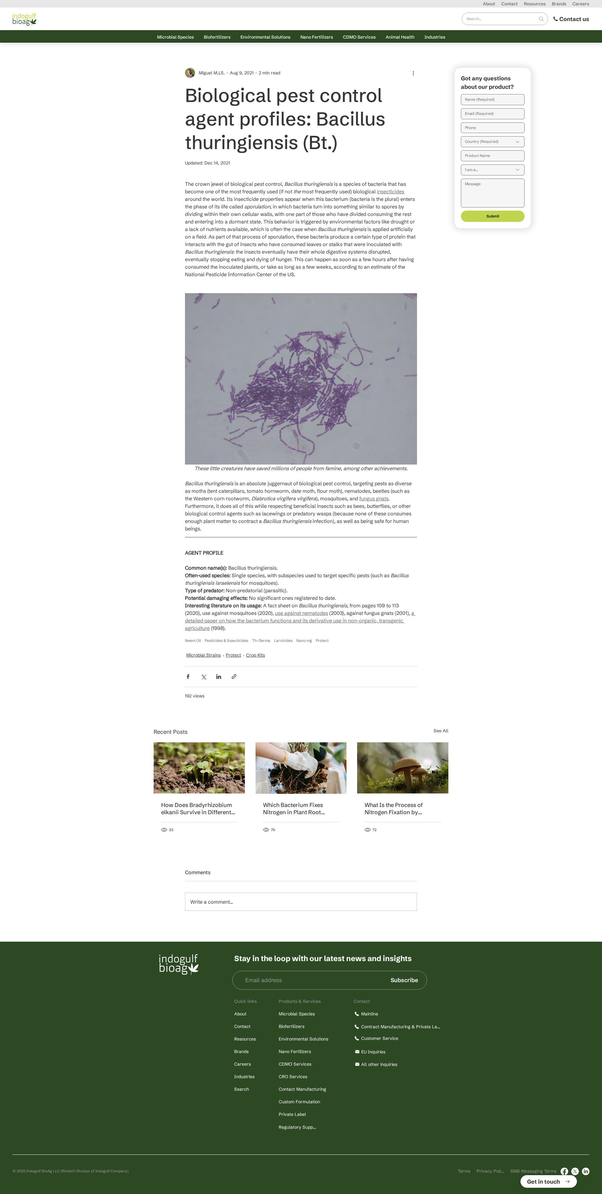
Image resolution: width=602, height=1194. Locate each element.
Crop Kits (255, 655)
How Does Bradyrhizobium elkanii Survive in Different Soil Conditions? (196, 808)
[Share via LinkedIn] (219, 677)
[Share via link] (234, 677)
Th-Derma (261, 640)
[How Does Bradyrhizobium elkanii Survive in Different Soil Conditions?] (199, 767)
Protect (322, 640)
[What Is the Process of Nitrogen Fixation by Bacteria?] (402, 767)
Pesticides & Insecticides (226, 640)
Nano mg (304, 640)
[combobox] (493, 141)
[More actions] (413, 73)
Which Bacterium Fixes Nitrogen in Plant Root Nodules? (293, 808)
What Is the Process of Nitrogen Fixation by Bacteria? (394, 808)
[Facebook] (564, 1171)
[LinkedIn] (585, 1171)
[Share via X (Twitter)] (203, 677)
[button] (175, 37)
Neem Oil (193, 640)
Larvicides (283, 640)
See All (441, 731)
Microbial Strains (203, 655)
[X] (575, 1171)
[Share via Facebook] (188, 677)
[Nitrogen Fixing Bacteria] (301, 768)
